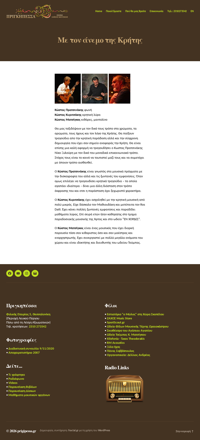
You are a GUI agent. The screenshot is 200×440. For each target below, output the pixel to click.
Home (98, 11)
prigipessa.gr (26, 430)
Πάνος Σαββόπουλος (120, 351)
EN (192, 11)
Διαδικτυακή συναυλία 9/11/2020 (31, 348)
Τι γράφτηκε (16, 374)
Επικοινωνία (156, 11)
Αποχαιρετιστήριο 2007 (24, 352)
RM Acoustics (116, 343)
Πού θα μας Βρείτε (135, 11)
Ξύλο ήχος (113, 347)
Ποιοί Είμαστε (113, 11)
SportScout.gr (116, 322)
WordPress (104, 430)
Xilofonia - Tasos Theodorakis (125, 338)
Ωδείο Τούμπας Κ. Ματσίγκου (126, 334)
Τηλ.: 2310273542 (177, 11)
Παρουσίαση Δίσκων (22, 391)
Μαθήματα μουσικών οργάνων (29, 395)
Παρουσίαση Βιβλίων (22, 387)
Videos (12, 383)
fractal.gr (73, 430)
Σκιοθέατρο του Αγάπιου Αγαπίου (129, 330)
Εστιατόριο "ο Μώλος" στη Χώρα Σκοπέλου (135, 314)
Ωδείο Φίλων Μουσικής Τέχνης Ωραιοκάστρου (137, 326)
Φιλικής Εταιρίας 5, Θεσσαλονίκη (28, 314)
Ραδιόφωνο (16, 379)
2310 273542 (37, 326)
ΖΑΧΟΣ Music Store (119, 318)
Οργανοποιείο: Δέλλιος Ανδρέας (128, 355)
